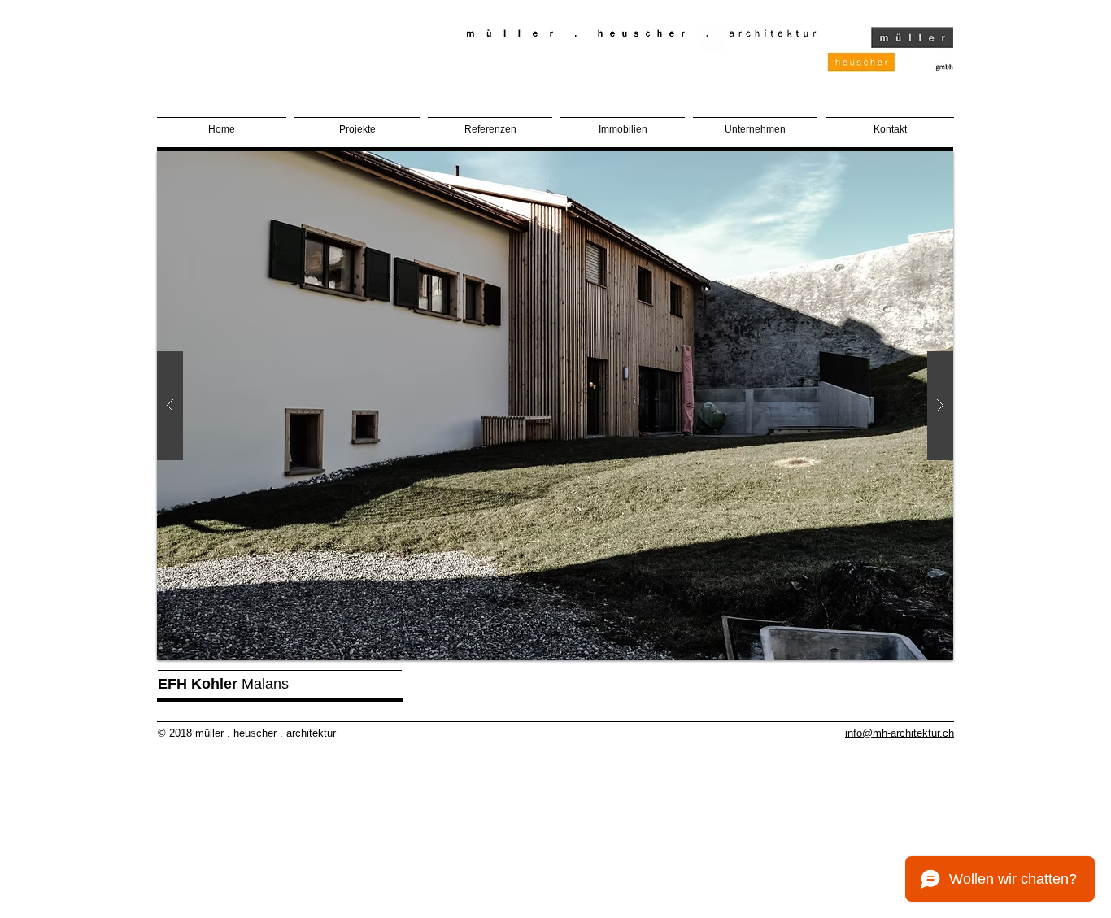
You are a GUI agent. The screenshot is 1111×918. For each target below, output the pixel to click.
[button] (357, 129)
